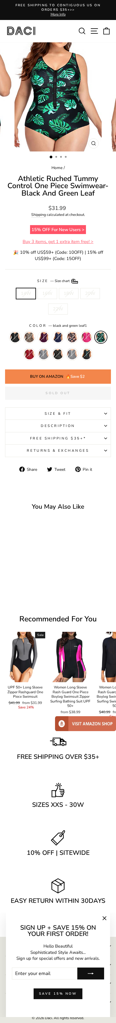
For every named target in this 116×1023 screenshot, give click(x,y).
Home (56, 168)
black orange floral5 (72, 337)
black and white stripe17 (44, 354)
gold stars (58, 354)
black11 (15, 337)
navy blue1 (58, 337)
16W (47, 293)
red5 (29, 354)
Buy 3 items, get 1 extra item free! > (58, 241)
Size (54, 280)
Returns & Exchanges (58, 450)
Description (58, 425)
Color (58, 325)
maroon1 (44, 337)
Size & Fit (58, 413)
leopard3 (29, 337)
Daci (48, 1018)
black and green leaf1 (101, 337)
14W (26, 293)
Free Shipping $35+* (58, 438)
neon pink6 (87, 337)
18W (69, 293)
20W (90, 293)
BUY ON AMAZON (57, 376)
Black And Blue (87, 354)
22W (58, 309)
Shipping (38, 214)
